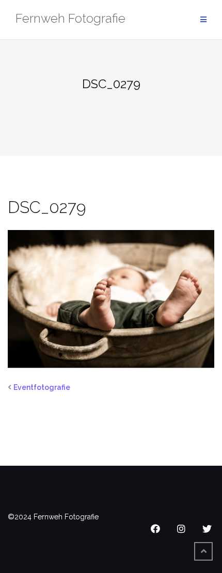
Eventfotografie (41, 387)
